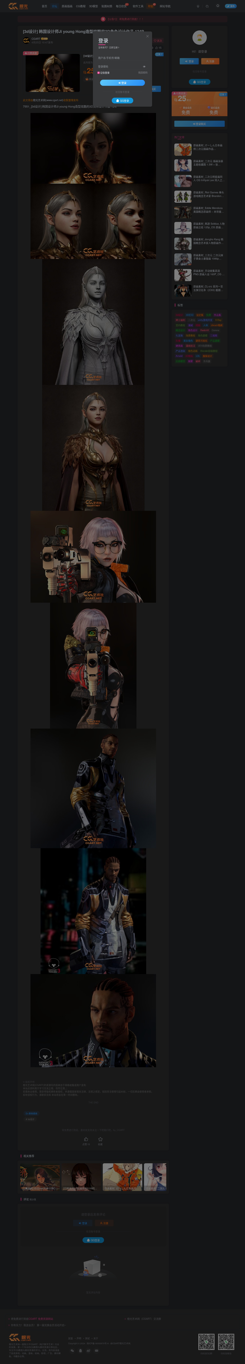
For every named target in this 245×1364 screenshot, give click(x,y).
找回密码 (143, 72)
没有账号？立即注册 (108, 47)
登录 (123, 83)
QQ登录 (124, 100)
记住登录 (105, 72)
